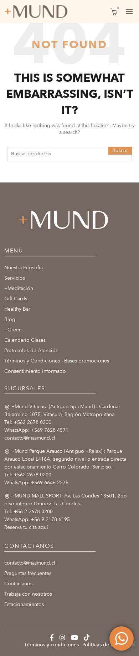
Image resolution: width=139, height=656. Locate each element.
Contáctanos (18, 583)
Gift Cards (15, 298)
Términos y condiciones (51, 644)
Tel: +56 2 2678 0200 (28, 511)
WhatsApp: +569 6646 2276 (36, 482)
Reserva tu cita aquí (26, 527)
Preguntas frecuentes (27, 573)
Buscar (120, 150)
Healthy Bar (17, 309)
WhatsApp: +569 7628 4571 (36, 430)
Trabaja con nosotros (28, 594)
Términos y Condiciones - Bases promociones (56, 360)
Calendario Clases (25, 340)
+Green (13, 329)
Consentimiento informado (35, 371)
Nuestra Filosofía (23, 267)
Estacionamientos (24, 604)
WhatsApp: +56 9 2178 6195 (37, 519)
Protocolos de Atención (31, 350)
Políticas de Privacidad (108, 644)
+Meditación (18, 288)
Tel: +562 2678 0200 (27, 422)
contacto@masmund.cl (29, 438)
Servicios (14, 278)
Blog (9, 319)
